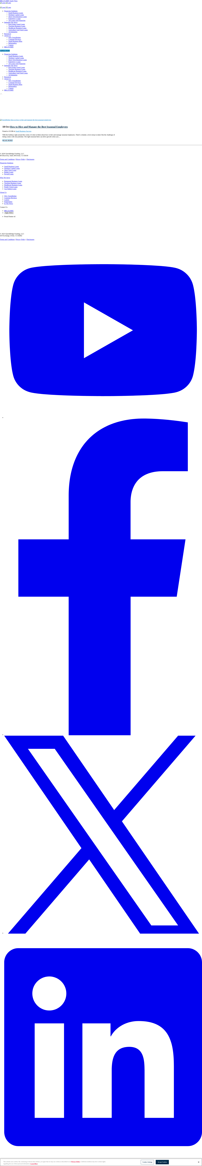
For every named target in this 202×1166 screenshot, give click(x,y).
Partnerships (8, 202)
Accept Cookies (162, 1162)
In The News (8, 203)
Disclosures (30, 159)
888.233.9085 (4, 1)
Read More (8, 140)
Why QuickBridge (10, 196)
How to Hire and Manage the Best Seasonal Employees (39, 126)
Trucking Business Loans (12, 183)
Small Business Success (23, 131)
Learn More (34, 1164)
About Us (3, 192)
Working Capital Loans (12, 168)
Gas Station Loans (10, 189)
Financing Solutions (6, 163)
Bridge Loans (8, 172)
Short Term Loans (10, 170)
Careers (6, 200)
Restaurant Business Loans (13, 181)
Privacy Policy (20, 159)
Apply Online (9, 213)
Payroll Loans (8, 174)
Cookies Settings (147, 1162)
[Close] (198, 1162)
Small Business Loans (11, 166)
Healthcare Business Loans (13, 185)
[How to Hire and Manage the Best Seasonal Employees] (25, 120)
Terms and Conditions (7, 159)
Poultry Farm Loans (10, 187)
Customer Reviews (10, 198)
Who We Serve (5, 178)
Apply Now (14, 1)
